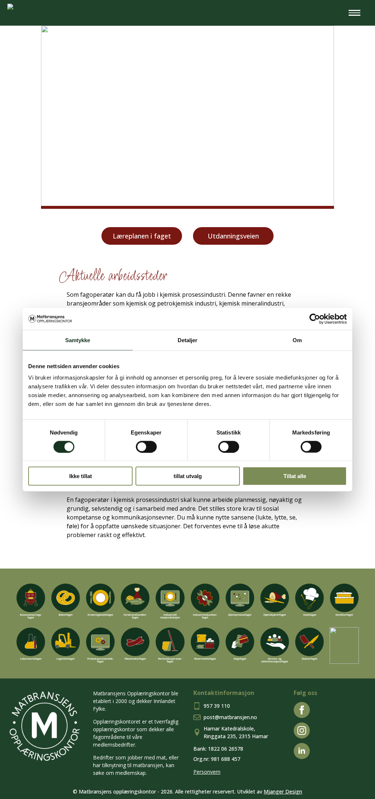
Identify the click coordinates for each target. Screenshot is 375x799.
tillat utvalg (188, 476)
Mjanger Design (283, 791)
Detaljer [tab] (188, 340)
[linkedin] (302, 751)
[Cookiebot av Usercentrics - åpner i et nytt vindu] (315, 318)
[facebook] (302, 710)
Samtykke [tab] (77, 340)
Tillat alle (294, 476)
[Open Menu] (354, 13)
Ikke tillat (80, 476)
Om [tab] (297, 340)
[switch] (146, 446)
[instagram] (302, 730)
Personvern (206, 771)
